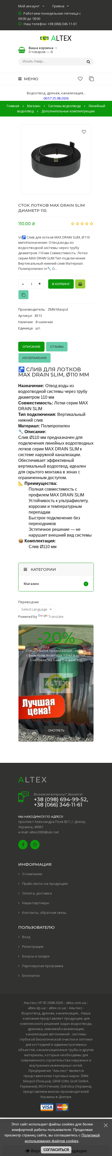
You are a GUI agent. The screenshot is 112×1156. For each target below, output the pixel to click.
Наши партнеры (35, 903)
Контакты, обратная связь (44, 912)
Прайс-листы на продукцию (45, 883)
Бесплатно (31, 975)
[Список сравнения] (91, 78)
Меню (30, 78)
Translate (56, 616)
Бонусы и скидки (35, 956)
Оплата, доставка (37, 893)
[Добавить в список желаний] (84, 132)
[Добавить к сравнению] (23, 294)
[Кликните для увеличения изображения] (56, 159)
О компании (32, 874)
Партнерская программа (42, 965)
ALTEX (32, 780)
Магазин (31, 583)
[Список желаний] (80, 78)
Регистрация (32, 946)
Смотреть (56, 730)
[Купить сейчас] (80, 284)
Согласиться (56, 1150)
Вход (26, 936)
